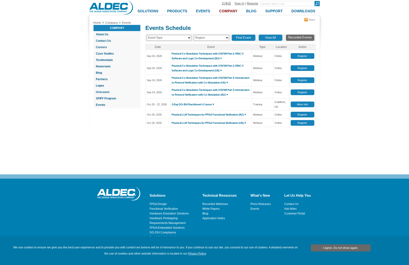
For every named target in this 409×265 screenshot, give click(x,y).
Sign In (239, 3)
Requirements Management (168, 223)
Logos (100, 85)
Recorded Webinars (215, 204)
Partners (102, 79)
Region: (200, 37)
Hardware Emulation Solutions (169, 213)
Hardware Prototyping (164, 218)
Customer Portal (294, 213)
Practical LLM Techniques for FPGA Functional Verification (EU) (208, 114)
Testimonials (104, 60)
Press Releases (260, 204)
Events (100, 105)
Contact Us (103, 40)
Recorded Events (300, 37)
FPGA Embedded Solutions (167, 227)
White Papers (211, 208)
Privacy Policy (197, 253)
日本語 (226, 3)
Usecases (103, 92)
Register (252, 3)
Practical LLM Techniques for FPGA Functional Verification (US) (208, 122)
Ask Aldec (290, 208)
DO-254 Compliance (163, 232)
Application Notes (213, 218)
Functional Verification (164, 208)
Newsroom (103, 66)
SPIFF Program (106, 98)
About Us (102, 34)
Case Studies (105, 53)
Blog (99, 72)
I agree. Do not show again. (340, 248)
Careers (101, 47)
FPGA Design (158, 204)
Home (97, 22)
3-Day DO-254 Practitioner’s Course (192, 104)
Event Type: (155, 37)
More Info (302, 104)
